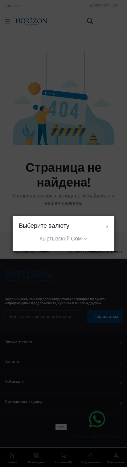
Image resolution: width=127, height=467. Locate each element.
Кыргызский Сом (60, 238)
